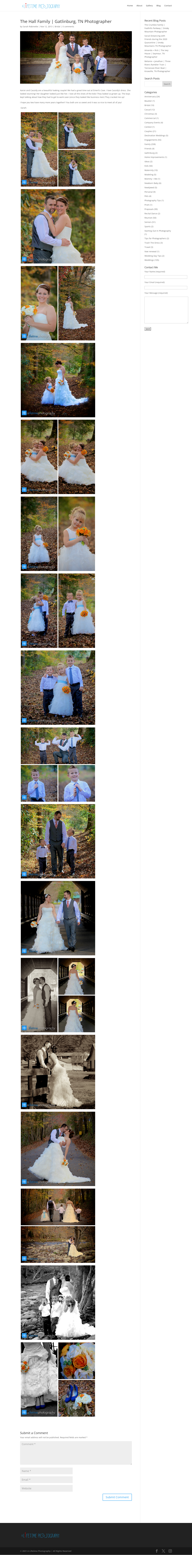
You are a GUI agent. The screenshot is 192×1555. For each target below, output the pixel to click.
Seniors (148, 222)
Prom (146, 204)
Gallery (149, 6)
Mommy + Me (150, 178)
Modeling (148, 174)
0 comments (68, 26)
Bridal (57, 26)
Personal (148, 192)
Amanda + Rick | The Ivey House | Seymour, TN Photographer (156, 53)
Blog (158, 6)
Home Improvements (154, 157)
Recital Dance (150, 213)
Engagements (150, 139)
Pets (146, 196)
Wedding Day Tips (152, 255)
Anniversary (150, 96)
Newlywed (149, 187)
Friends (148, 148)
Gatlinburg (149, 153)
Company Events (152, 122)
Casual (147, 109)
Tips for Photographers (155, 238)
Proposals (149, 209)
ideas (147, 161)
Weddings (149, 260)
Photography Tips (152, 200)
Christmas (149, 113)
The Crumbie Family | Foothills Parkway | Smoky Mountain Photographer (156, 28)
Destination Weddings (154, 135)
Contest (148, 127)
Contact (168, 6)
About (139, 6)
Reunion (148, 217)
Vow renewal (150, 251)
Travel (147, 247)
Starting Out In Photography (157, 230)
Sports (147, 226)
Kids (146, 165)
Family (147, 144)
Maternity (149, 170)
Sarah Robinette (30, 26)
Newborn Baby (151, 183)
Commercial (150, 118)
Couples (148, 131)
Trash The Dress (152, 242)
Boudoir (148, 101)
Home (130, 6)
